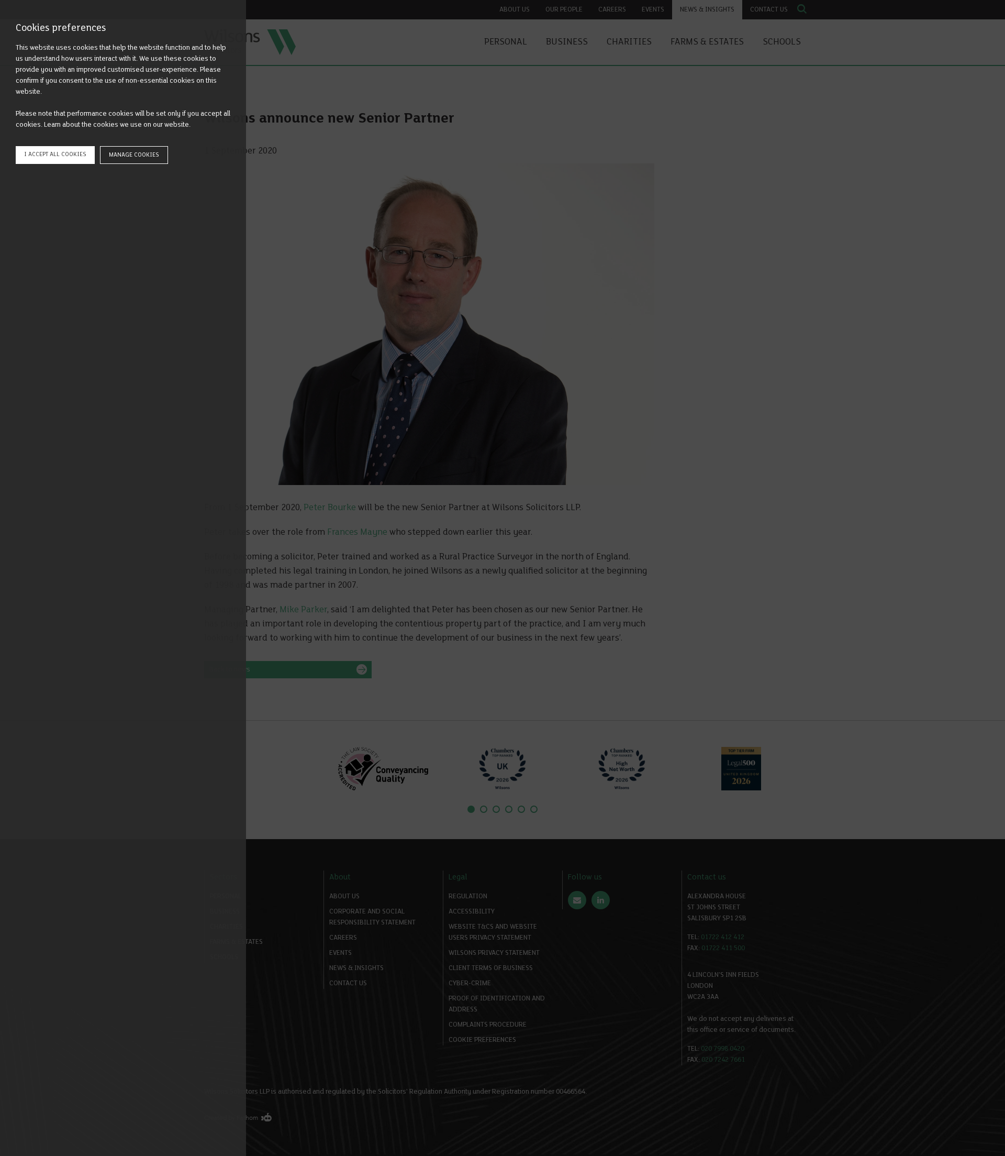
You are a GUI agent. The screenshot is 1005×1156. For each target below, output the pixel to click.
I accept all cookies (55, 154)
